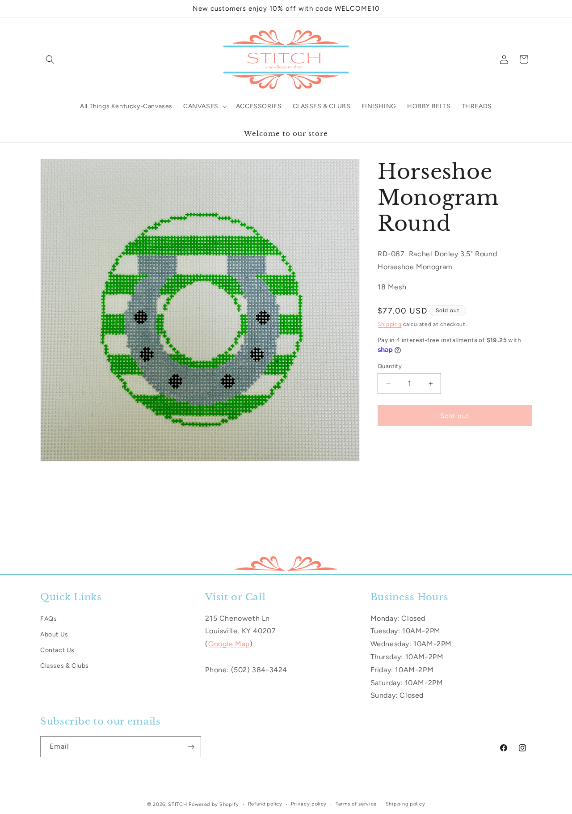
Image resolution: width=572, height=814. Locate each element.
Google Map (229, 644)
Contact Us (57, 649)
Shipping (390, 324)
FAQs (48, 618)
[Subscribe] (191, 746)
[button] (50, 59)
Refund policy (265, 803)
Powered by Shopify (214, 804)
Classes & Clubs (64, 665)
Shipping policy (405, 803)
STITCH (177, 804)
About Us (54, 634)
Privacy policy (309, 803)
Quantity (390, 366)
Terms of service (356, 803)
